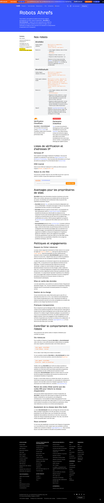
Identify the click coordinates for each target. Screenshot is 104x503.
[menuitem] (25, 6)
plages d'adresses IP (60, 157)
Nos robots (22, 38)
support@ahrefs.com (58, 319)
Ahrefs (50, 60)
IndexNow (55, 131)
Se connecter (76, 6)
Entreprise (50, 6)
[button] (67, 6)
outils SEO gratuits (40, 219)
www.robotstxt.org (62, 383)
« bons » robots (42, 129)
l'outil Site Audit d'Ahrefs (58, 108)
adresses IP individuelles (41, 159)
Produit (23, 6)
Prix (46, 6)
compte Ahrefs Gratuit (54, 211)
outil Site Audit (55, 223)
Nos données (31, 6)
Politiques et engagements (26, 47)
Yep (59, 62)
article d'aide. (62, 160)
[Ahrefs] (19, 6)
